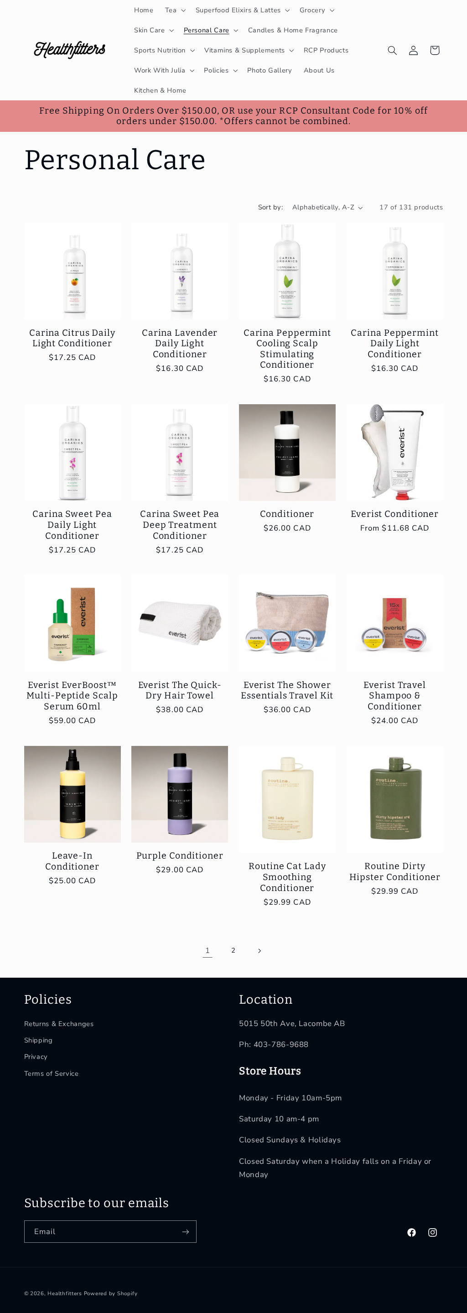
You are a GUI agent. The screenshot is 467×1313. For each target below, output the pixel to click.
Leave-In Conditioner (72, 861)
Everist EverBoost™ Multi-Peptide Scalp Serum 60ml (72, 696)
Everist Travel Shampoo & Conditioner (394, 696)
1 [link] (207, 950)
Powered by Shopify (111, 1293)
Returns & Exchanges (59, 1023)
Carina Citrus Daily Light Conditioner (72, 338)
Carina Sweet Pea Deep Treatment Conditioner (179, 525)
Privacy (36, 1056)
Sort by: (270, 207)
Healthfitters (64, 1293)
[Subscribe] (185, 1231)
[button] (174, 10)
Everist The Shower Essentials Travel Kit (287, 690)
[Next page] (259, 950)
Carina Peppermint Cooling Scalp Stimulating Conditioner (287, 349)
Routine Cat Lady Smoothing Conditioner (287, 877)
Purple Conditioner (179, 855)
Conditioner (287, 514)
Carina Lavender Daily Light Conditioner (180, 344)
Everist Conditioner (395, 514)
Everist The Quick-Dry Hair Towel (180, 690)
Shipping (38, 1040)
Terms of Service (51, 1073)
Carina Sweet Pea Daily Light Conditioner (72, 525)
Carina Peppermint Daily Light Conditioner (394, 344)
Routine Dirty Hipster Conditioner (395, 871)
